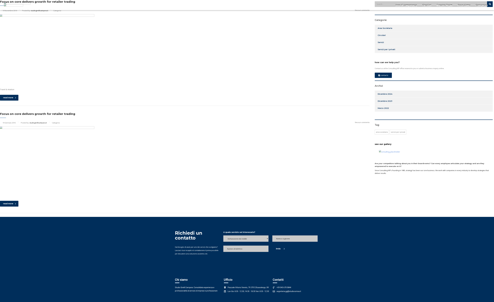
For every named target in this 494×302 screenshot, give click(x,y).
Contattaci (482, 5)
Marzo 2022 (383, 108)
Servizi (381, 42)
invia (278, 249)
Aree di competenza (406, 5)
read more (8, 97)
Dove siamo (464, 5)
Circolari (426, 5)
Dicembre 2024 (385, 94)
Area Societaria (385, 28)
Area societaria (382, 132)
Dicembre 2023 (385, 101)
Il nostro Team (444, 5)
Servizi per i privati (386, 49)
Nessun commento (362, 122)
